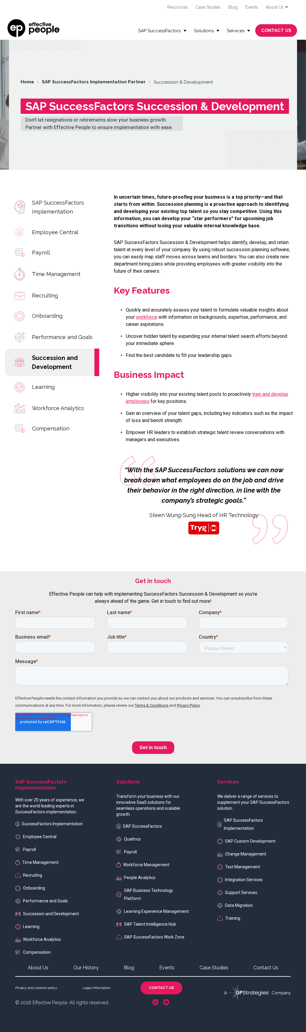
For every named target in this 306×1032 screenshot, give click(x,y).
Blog (233, 7)
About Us (38, 967)
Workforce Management (146, 864)
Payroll (41, 252)
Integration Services (244, 879)
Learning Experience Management (156, 911)
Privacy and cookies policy (36, 988)
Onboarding (47, 316)
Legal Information (96, 988)
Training (232, 918)
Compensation (50, 428)
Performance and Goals (62, 337)
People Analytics (139, 877)
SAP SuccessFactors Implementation (58, 207)
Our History (86, 967)
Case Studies (208, 7)
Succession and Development (55, 362)
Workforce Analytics (58, 408)
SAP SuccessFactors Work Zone (154, 937)
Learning (43, 387)
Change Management (245, 854)
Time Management (56, 274)
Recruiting (45, 295)
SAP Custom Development (250, 841)
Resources (177, 7)
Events (251, 7)
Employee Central (55, 232)
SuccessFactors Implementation (52, 823)
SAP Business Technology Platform (148, 894)
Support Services (241, 892)
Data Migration (239, 905)
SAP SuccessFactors (142, 826)
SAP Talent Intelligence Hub (150, 924)
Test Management (242, 866)
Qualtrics (132, 839)
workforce (146, 317)
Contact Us (265, 967)
